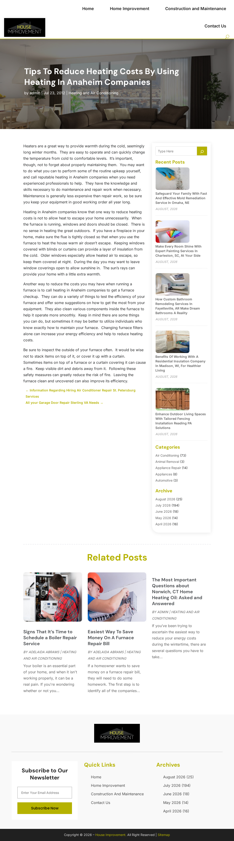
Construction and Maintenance (195, 8)
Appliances (163, 474)
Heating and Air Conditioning (93, 93)
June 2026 (163, 511)
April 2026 (163, 524)
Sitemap (164, 835)
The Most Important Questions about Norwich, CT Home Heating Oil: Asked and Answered (177, 591)
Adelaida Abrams (44, 652)
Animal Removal (167, 462)
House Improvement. (110, 835)
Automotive (164, 480)
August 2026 (165, 499)
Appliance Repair (168, 468)
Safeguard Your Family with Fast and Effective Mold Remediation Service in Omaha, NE (181, 198)
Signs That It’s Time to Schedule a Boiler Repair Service (50, 638)
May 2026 (163, 518)
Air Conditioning (167, 455)
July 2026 (163, 505)
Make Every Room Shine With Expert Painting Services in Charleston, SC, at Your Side (178, 250)
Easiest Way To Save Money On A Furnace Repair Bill (111, 638)
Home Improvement (129, 8)
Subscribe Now (44, 808)
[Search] (202, 151)
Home (88, 8)
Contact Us (215, 26)
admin (35, 93)
